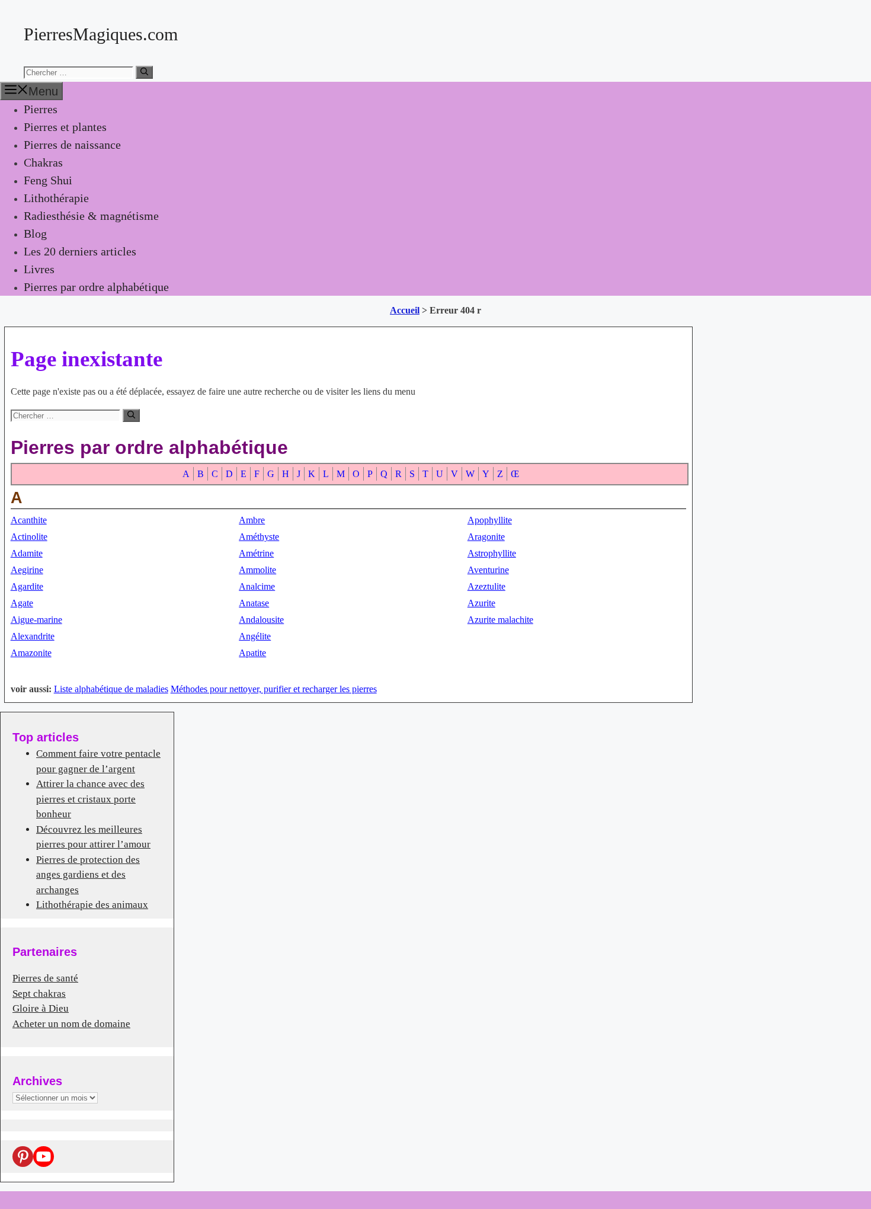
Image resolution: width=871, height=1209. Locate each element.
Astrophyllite (491, 553)
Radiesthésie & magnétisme (91, 215)
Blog (35, 233)
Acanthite (29, 520)
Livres (39, 269)
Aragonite (486, 537)
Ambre (252, 520)
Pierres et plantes (65, 126)
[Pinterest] (22, 1156)
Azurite (481, 603)
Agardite (27, 586)
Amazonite (31, 653)
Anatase (254, 603)
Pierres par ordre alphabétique (96, 286)
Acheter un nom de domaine (71, 1023)
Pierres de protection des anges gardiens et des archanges (88, 874)
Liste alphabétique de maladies (111, 689)
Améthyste (259, 537)
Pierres (40, 109)
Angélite (255, 636)
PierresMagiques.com (101, 34)
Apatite (252, 653)
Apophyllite (489, 520)
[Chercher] (144, 72)
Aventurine (488, 570)
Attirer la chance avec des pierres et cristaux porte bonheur (90, 799)
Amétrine (256, 553)
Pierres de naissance (72, 144)
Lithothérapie (56, 197)
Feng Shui (48, 180)
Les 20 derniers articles (80, 251)
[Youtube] (43, 1156)
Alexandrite (33, 636)
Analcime (257, 586)
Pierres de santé (45, 978)
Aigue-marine (36, 620)
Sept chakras (39, 993)
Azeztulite (486, 586)
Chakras (43, 162)
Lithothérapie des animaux (92, 904)
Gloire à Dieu (40, 1008)
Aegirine (27, 570)
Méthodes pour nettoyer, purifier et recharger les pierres (274, 689)
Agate (22, 603)
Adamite (27, 553)
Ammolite (257, 570)
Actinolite (29, 537)
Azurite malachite (500, 620)
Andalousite (261, 620)
